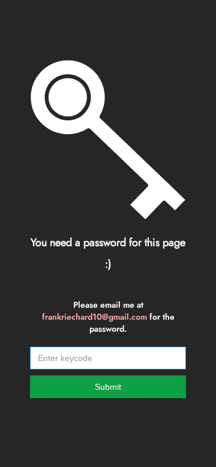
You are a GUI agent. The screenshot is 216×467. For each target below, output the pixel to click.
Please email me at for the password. (108, 317)
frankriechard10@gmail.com (94, 317)
